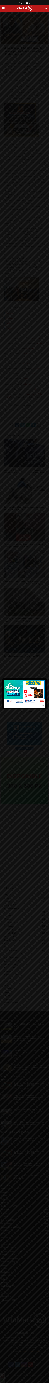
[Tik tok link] (29, 3)
